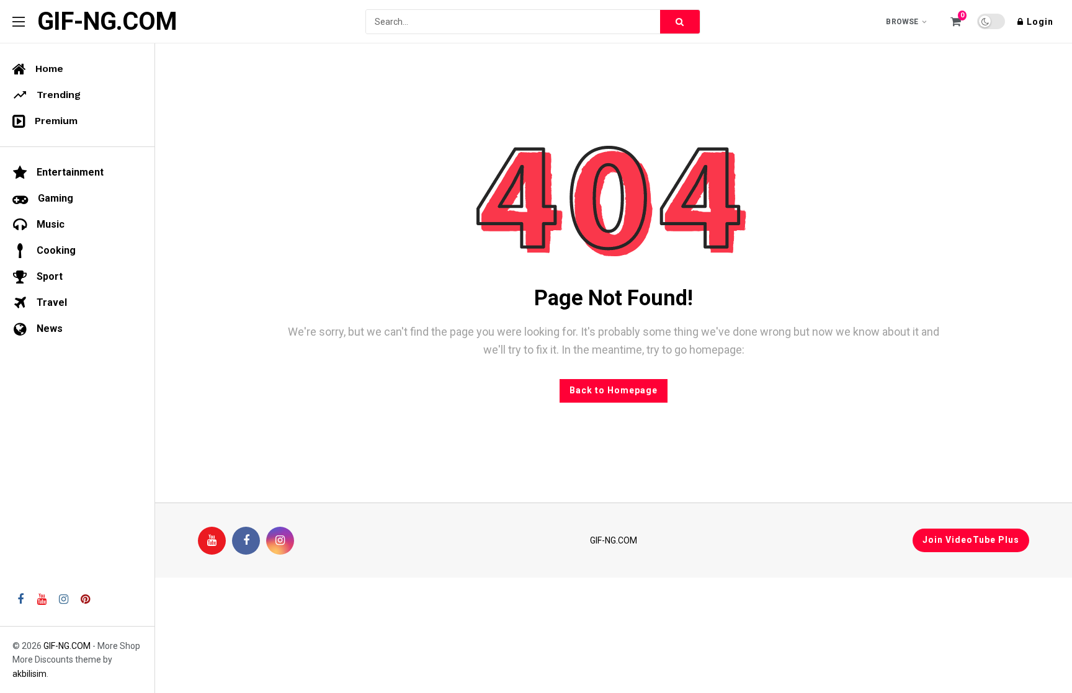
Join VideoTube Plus (970, 540)
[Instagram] (280, 541)
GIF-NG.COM (107, 21)
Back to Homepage (614, 390)
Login (1040, 22)
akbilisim (29, 674)
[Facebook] (246, 541)
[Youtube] (212, 541)
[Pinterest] (85, 600)
